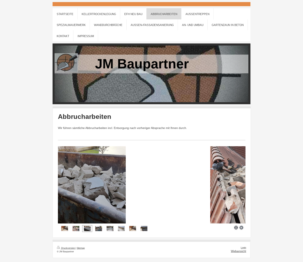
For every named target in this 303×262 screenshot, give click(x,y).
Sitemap (81, 248)
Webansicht (238, 251)
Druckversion (68, 248)
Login (243, 247)
